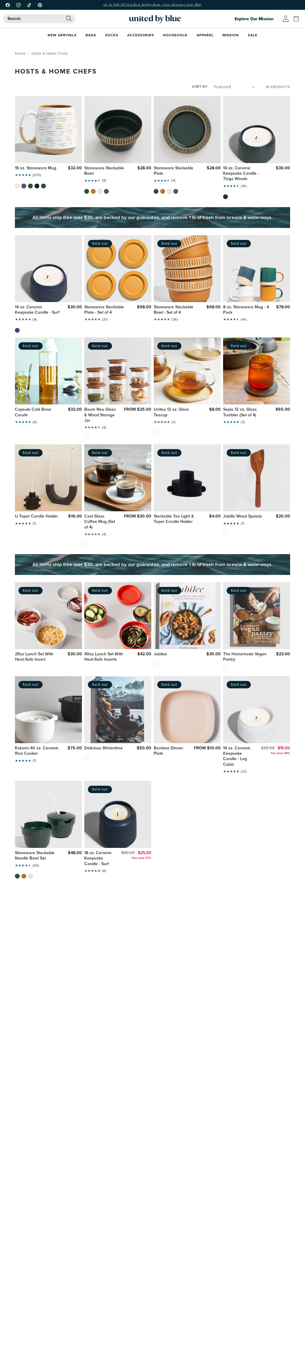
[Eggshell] (17, 186)
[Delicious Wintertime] (86, 757)
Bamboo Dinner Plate (168, 751)
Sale (252, 34)
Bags (90, 34)
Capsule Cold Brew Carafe (33, 412)
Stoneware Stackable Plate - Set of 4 (104, 309)
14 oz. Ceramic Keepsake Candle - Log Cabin (236, 756)
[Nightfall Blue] (37, 186)
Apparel (205, 34)
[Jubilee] (156, 663)
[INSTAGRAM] (18, 5)
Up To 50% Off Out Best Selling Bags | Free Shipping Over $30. (152, 5)
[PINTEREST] (40, 5)
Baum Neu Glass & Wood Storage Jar (100, 415)
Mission (230, 34)
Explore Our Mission (254, 19)
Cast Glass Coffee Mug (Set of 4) (99, 522)
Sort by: (200, 86)
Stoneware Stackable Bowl (104, 170)
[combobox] (39, 18)
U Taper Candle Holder (36, 516)
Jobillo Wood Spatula (242, 516)
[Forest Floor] (43, 186)
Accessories (140, 34)
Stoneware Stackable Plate (173, 170)
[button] (297, 18)
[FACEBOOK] (7, 5)
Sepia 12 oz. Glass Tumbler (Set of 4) (240, 412)
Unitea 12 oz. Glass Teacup (171, 412)
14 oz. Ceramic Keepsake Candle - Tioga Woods (241, 173)
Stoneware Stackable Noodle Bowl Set (35, 855)
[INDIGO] (17, 330)
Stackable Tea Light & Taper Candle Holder (174, 519)
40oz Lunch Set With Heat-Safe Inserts (103, 656)
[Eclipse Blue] (23, 186)
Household (175, 34)
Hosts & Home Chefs (50, 53)
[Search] (68, 18)
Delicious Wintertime (103, 748)
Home (20, 53)
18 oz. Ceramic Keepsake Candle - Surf (98, 858)
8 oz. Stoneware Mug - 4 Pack (246, 309)
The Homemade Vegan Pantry (245, 656)
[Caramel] (93, 191)
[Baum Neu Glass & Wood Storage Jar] (86, 437)
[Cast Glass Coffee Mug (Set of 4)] (86, 543)
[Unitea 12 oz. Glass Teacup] (156, 431)
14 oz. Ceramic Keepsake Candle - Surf (37, 309)
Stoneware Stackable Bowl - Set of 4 (173, 309)
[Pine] (30, 186)
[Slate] (106, 191)
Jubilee (160, 654)
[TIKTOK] (29, 5)
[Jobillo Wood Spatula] (225, 533)
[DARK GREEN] (225, 196)
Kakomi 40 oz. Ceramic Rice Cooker (37, 751)
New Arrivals (62, 34)
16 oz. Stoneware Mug (35, 168)
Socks (111, 34)
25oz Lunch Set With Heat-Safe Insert (34, 656)
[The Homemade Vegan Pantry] (225, 668)
